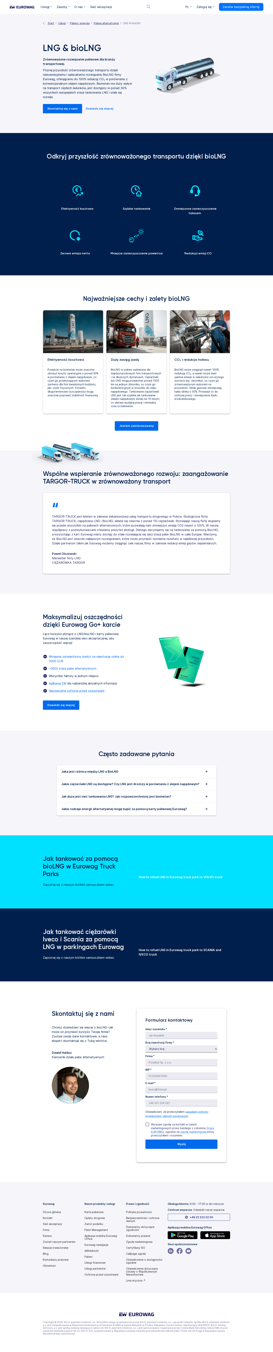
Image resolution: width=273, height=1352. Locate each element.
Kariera (47, 1235)
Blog (45, 1253)
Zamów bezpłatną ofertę (241, 7)
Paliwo (88, 1256)
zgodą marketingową (193, 1131)
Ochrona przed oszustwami (101, 1274)
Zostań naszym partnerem (59, 1241)
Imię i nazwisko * (156, 1029)
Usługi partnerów (95, 1268)
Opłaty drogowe (94, 1218)
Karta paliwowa (93, 1212)
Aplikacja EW (57, 683)
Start (51, 23)
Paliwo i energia (80, 23)
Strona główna (52, 1212)
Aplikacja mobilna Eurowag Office (100, 1237)
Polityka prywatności (139, 1212)
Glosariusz (49, 1265)
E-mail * (150, 1083)
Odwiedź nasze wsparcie (209, 1209)
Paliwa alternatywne (106, 23)
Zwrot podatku (93, 1224)
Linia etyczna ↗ (136, 1280)
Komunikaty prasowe (56, 1259)
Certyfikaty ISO (135, 1247)
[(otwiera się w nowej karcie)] (182, 1235)
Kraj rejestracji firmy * (159, 1042)
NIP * (148, 1069)
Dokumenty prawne (138, 1235)
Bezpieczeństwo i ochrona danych (142, 1220)
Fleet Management (96, 1229)
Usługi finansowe (94, 1262)
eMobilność (91, 1250)
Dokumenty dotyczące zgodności (140, 1228)
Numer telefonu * (156, 1096)
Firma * (150, 1056)
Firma (46, 1229)
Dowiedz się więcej (99, 108)
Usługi (62, 23)
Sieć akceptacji (52, 1224)
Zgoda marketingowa (139, 1241)
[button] (46, 7)
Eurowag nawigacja (96, 1244)
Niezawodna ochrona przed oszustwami (76, 691)
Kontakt (48, 1218)
